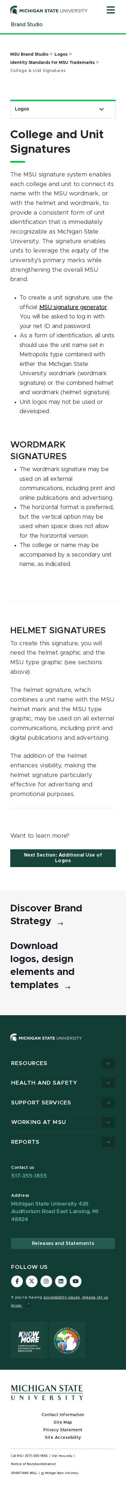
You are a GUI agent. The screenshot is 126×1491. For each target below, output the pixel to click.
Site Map (63, 1422)
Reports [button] (25, 1142)
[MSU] (63, 1043)
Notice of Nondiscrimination (33, 1464)
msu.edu (65, 1456)
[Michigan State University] (49, 10)
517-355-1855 (29, 1176)
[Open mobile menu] (111, 10)
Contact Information (63, 1415)
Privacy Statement (63, 1430)
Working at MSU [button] (38, 1122)
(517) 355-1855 (36, 1456)
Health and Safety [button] (44, 1083)
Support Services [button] (41, 1103)
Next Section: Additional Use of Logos (63, 858)
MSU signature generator (73, 307)
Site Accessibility (63, 1438)
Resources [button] (29, 1063)
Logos (22, 109)
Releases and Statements (63, 1243)
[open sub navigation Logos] (101, 109)
